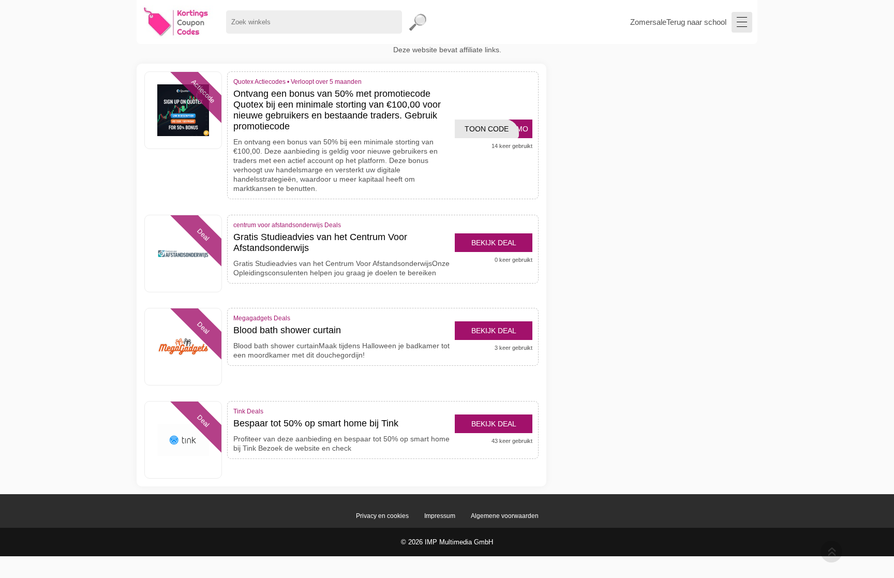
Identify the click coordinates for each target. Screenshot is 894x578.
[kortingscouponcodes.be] (176, 22)
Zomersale (648, 22)
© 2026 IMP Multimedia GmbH (447, 542)
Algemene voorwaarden (505, 516)
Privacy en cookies (382, 516)
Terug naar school (696, 22)
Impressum (439, 516)
